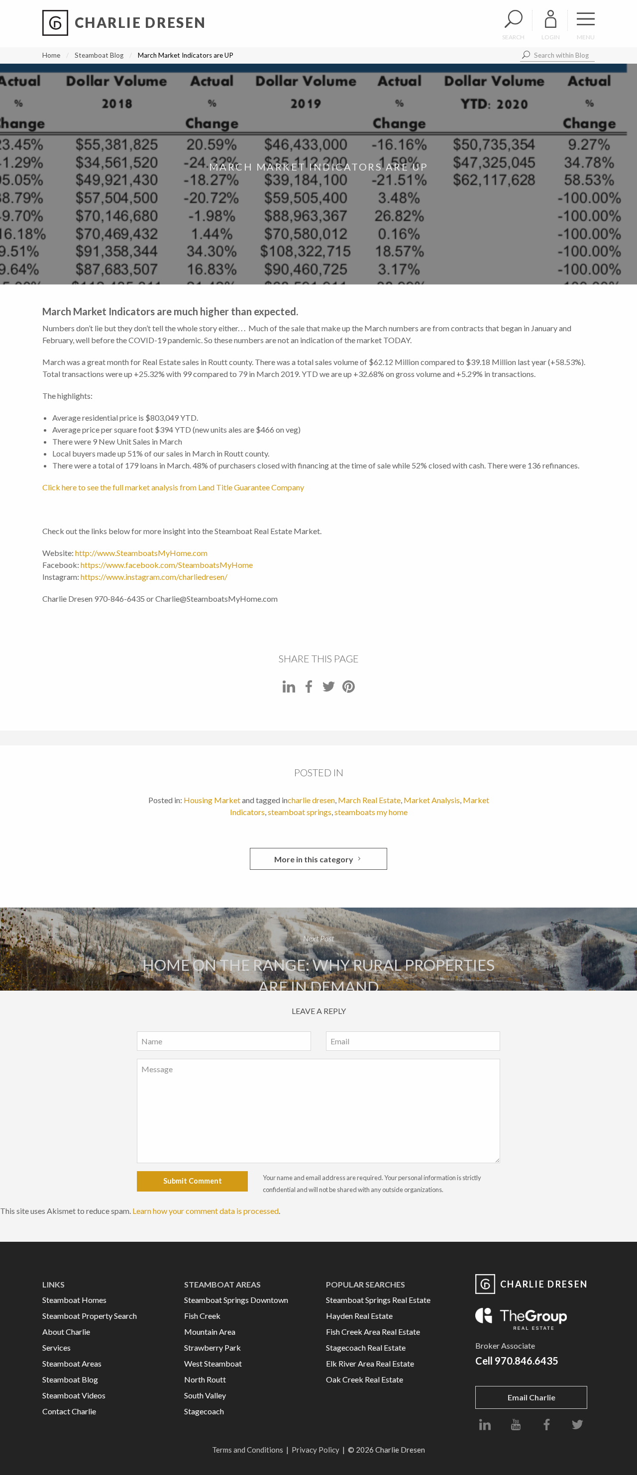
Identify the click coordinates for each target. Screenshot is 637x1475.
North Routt (205, 1379)
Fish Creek (202, 1315)
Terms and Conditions (247, 1449)
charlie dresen (311, 800)
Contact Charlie (69, 1411)
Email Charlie (531, 1397)
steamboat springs (299, 812)
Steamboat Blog (99, 55)
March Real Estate (369, 800)
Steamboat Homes (74, 1299)
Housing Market (212, 800)
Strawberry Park (212, 1347)
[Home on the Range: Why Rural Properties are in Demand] (318, 949)
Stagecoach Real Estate (366, 1347)
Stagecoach (204, 1411)
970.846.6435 (526, 1361)
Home (51, 55)
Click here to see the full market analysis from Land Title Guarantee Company (173, 487)
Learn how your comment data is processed (205, 1210)
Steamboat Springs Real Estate (378, 1299)
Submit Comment (192, 1181)
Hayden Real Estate (359, 1315)
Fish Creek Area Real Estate (373, 1331)
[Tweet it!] (328, 689)
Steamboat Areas (72, 1363)
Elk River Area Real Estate (370, 1363)
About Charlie (66, 1331)
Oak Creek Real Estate (364, 1379)
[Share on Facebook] (309, 689)
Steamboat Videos (74, 1395)
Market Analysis (432, 800)
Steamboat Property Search (89, 1315)
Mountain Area (209, 1331)
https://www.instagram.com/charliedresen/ (154, 576)
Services (56, 1347)
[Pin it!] (348, 689)
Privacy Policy (315, 1449)
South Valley (205, 1395)
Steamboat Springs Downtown (236, 1299)
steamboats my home (371, 812)
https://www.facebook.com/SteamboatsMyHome (167, 564)
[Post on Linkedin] (289, 689)
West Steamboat (213, 1363)
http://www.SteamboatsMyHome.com (141, 552)
